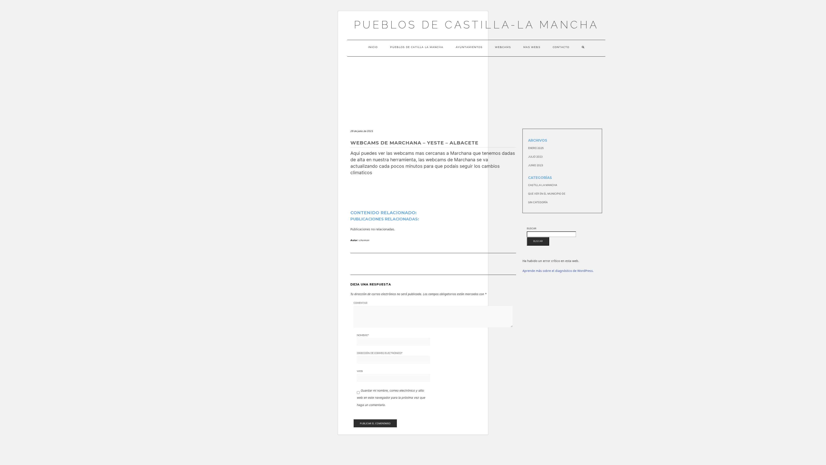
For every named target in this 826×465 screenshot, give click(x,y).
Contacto (561, 47)
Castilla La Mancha (542, 185)
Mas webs (531, 47)
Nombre (363, 335)
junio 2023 (535, 165)
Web (360, 371)
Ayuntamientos (469, 47)
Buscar (531, 228)
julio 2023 (535, 156)
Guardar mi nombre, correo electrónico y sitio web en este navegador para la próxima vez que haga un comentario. (391, 398)
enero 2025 (536, 148)
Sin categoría (538, 202)
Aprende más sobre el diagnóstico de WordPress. (558, 271)
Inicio (373, 47)
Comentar (360, 302)
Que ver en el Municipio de (546, 193)
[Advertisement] (476, 89)
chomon (364, 240)
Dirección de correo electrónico (379, 353)
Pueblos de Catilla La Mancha (416, 47)
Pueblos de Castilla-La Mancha (476, 25)
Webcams (503, 47)
